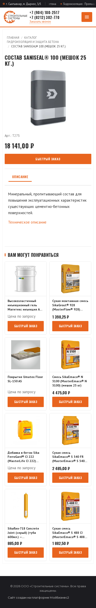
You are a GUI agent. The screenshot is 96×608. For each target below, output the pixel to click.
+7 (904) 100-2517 (44, 12)
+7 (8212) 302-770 (44, 17)
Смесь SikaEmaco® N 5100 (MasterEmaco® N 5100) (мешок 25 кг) (69, 381)
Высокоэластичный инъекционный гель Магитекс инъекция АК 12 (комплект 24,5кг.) (25, 305)
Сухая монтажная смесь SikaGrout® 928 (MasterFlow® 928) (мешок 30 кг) (70, 305)
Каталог (30, 38)
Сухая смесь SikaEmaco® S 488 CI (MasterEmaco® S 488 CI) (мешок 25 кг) (68, 532)
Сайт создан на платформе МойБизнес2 (38, 597)
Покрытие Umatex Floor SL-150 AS (25, 379)
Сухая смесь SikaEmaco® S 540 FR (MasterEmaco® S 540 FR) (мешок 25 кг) (68, 457)
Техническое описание (27, 222)
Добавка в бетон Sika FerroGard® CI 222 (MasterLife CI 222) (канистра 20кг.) (23, 457)
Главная (13, 38)
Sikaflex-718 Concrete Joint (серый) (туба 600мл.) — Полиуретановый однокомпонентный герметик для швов (23, 532)
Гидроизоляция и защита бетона (33, 42)
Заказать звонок (40, 21)
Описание (20, 176)
